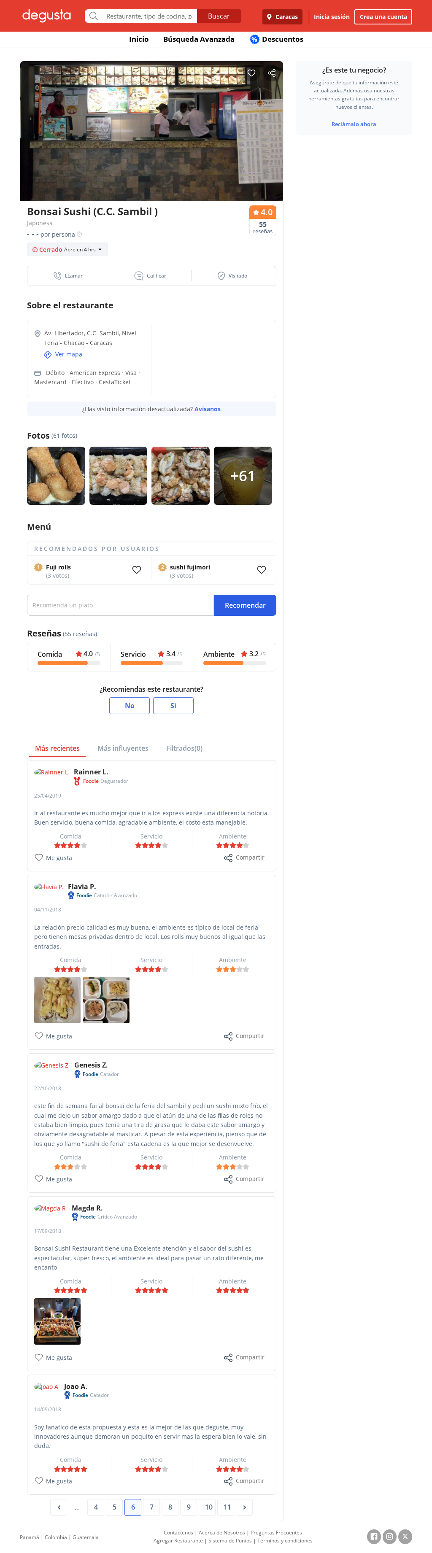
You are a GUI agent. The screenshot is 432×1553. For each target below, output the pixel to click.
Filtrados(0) (184, 748)
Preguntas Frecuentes (276, 1532)
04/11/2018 (47, 909)
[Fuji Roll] (57, 999)
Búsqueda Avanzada (199, 39)
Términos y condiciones (285, 1540)
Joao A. (75, 1386)
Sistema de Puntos (230, 1540)
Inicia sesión (332, 17)
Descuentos (277, 39)
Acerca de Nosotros (222, 1532)
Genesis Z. (91, 1065)
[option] (151, 133)
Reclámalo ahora (354, 124)
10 (209, 1507)
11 (227, 1507)
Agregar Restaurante (178, 1540)
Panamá (29, 1537)
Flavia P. (82, 886)
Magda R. (87, 1208)
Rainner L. (91, 771)
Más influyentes (122, 748)
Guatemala (86, 1537)
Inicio (139, 39)
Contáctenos (178, 1532)
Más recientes (57, 748)
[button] (68, 275)
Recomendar (245, 605)
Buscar (219, 16)
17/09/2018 (47, 1231)
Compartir (250, 857)
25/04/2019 (47, 795)
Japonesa (40, 223)
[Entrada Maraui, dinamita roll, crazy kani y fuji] (106, 999)
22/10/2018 (47, 1088)
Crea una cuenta (383, 17)
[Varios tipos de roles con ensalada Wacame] (57, 1321)
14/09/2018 (47, 1409)
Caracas (286, 17)
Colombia (56, 1537)
